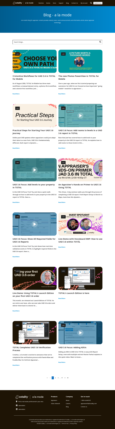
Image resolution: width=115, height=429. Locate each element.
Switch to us (97, 3)
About (67, 400)
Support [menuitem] (61, 3)
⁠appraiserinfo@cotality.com (89, 403)
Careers (68, 403)
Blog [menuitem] (67, 3)
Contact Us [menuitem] (74, 3)
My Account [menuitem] (84, 3)
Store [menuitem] (54, 3)
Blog (67, 407)
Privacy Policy (73, 423)
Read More (16, 94)
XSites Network (55, 403)
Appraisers (54, 400)
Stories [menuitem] (48, 3)
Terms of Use (65, 423)
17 (62, 378)
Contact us (84, 407)
